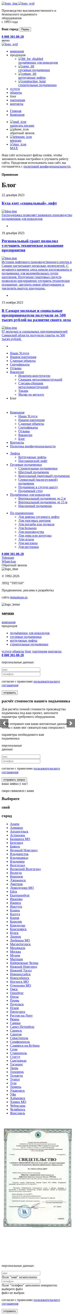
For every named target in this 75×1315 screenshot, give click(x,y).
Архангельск (19, 831)
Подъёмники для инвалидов (30, 494)
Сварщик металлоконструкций (40, 379)
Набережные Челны (24, 963)
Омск (14, 989)
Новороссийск (20, 974)
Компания (17, 114)
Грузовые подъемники (26, 464)
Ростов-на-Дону (21, 1015)
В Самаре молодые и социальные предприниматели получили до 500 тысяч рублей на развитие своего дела (36, 315)
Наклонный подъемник (35, 506)
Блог (21, 438)
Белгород (16, 842)
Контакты (17, 442)
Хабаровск (17, 1098)
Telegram (8, 557)
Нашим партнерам (23, 357)
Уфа (13, 1094)
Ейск (13, 891)
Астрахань (17, 835)
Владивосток (19, 854)
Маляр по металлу (31, 394)
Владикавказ (19, 857)
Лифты (15, 453)
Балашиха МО (20, 839)
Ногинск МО (19, 981)
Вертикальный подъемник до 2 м (42, 498)
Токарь (23, 390)
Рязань (14, 1019)
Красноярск (18, 929)
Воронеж (16, 876)
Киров (14, 918)
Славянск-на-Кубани (25, 1045)
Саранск (16, 1030)
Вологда (16, 873)
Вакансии (17, 372)
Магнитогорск (20, 944)
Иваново (16, 899)
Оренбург (17, 993)
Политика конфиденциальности (33, 446)
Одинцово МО (20, 985)
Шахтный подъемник (33, 472)
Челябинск (17, 1109)
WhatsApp (9, 561)
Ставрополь (18, 1053)
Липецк (15, 936)
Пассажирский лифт (32, 461)
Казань (15, 910)
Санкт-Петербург (22, 1027)
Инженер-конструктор (34, 375)
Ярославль (17, 1113)
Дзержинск (18, 880)
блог (28, 651)
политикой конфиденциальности (47, 166)
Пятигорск (17, 1011)
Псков (14, 1008)
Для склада (26, 539)
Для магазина (28, 543)
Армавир (16, 827)
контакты (16, 104)
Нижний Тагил (21, 970)
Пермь (25, 29)
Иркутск (16, 906)
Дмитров (16, 884)
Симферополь (20, 1042)
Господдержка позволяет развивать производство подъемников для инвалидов (37, 217)
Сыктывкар (18, 1060)
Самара (15, 1023)
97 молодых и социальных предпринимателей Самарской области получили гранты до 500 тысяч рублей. (35, 335)
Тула (13, 1083)
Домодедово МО (22, 888)
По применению (22, 513)
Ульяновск (17, 1090)
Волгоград (17, 865)
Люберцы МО (20, 940)
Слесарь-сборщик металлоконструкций (33, 385)
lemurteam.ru (19, 597)
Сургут (15, 1057)
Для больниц (27, 528)
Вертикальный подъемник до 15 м (42, 502)
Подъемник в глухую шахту (38, 487)
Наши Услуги (19, 353)
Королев (16, 921)
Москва (15, 951)
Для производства (31, 532)
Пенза (14, 996)
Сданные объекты (23, 360)
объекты (16, 92)
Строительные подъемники (38, 468)
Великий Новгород (24, 850)
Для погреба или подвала (36, 524)
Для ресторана (28, 547)
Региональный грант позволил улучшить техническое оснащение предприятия (32, 245)
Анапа (14, 824)
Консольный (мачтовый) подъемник (44, 476)
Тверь (14, 1068)
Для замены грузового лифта (38, 517)
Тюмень (15, 1087)
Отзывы (15, 368)
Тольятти (16, 1075)
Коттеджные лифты (32, 457)
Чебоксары (17, 1105)
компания (17, 51)
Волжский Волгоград (25, 869)
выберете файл (12, 1289)
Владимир (17, 861)
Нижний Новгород (23, 966)
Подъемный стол (30, 491)
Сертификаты (20, 364)
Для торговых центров (34, 520)
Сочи (14, 1049)
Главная (15, 111)
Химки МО (18, 1102)
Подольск (17, 1004)
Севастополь (19, 1038)
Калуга (15, 914)
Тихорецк (17, 1072)
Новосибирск (19, 978)
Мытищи (16, 959)
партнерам (17, 100)
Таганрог (16, 1064)
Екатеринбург (20, 895)
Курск (14, 933)
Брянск (15, 846)
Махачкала (17, 948)
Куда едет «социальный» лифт (29, 203)
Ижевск (15, 903)
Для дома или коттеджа (34, 535)
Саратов (16, 1034)
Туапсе (15, 1079)
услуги (15, 89)
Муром (15, 955)
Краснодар (17, 925)
